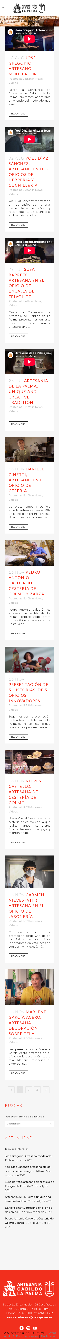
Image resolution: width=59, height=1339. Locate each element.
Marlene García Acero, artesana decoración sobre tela (27, 1022)
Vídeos (13, 83)
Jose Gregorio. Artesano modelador (28, 1156)
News (39, 78)
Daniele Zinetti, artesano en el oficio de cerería (27, 479)
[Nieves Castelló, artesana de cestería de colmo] (29, 762)
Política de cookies (25, 1336)
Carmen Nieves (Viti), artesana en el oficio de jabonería (26, 905)
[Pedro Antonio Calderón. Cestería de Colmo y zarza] (29, 553)
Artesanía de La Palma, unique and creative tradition (28, 391)
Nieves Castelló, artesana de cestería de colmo (25, 791)
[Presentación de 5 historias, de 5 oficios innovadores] (29, 660)
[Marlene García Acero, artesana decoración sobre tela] (29, 987)
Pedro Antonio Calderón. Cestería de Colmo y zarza (26, 583)
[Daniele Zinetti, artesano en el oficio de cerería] (29, 449)
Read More (18, 113)
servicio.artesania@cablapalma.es (29, 1317)
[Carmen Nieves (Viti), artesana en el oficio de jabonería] (29, 871)
